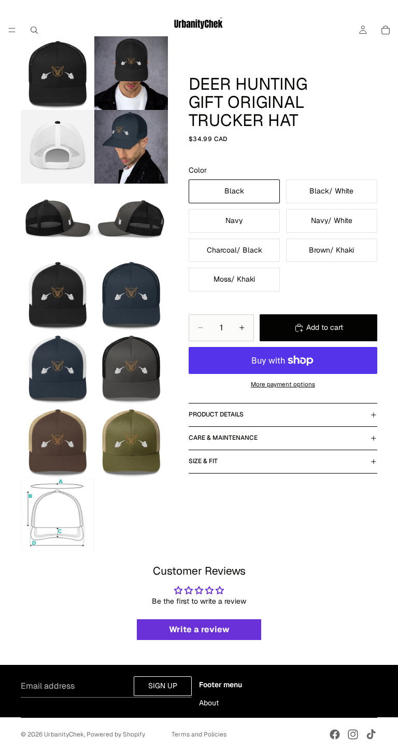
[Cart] (385, 30)
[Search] (34, 30)
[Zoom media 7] (57, 294)
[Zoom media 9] (57, 368)
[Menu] (12, 30)
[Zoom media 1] (57, 73)
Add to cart (324, 327)
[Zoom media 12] (131, 441)
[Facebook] (335, 734)
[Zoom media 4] (131, 147)
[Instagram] (353, 734)
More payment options (283, 384)
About (209, 702)
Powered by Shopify (116, 734)
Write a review (199, 629)
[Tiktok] (371, 734)
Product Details (216, 414)
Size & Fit (203, 461)
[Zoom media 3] (57, 147)
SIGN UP (162, 685)
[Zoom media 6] (131, 220)
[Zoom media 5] (57, 220)
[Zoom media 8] (131, 294)
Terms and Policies (199, 734)
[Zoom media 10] (131, 368)
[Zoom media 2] (131, 73)
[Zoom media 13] (57, 514)
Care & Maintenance (223, 438)
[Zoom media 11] (57, 441)
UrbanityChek (64, 734)
